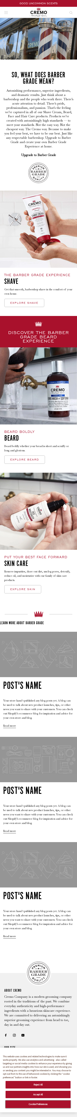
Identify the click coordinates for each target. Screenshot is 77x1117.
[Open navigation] (6, 12)
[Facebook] (5, 1035)
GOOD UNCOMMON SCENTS (39, 3)
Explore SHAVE (24, 302)
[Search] (71, 12)
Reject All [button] (38, 1084)
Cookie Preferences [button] (38, 1104)
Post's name (22, 685)
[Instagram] (14, 1035)
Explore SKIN (22, 589)
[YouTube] (22, 1035)
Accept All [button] (38, 1094)
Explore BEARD (24, 459)
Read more (9, 725)
